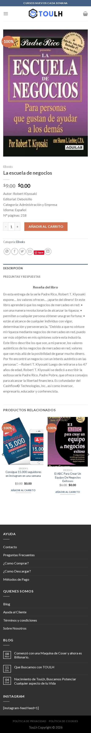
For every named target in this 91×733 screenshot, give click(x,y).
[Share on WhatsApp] (7, 251)
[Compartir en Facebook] (14, 251)
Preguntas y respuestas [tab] (22, 276)
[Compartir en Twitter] (22, 251)
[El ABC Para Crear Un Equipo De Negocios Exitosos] (68, 442)
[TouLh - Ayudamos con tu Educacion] (45, 13)
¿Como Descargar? (17, 571)
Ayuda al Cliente (14, 612)
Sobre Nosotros (14, 628)
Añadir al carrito (46, 226)
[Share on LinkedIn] (47, 251)
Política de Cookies (63, 721)
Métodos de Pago (16, 579)
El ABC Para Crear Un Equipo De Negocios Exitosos (67, 477)
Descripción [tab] (13, 268)
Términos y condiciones (20, 620)
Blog (6, 604)
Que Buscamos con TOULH (34, 667)
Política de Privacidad (29, 721)
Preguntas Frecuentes (19, 555)
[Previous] (3, 463)
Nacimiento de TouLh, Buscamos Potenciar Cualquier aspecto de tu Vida (45, 681)
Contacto (10, 547)
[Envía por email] (29, 251)
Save (40, 252)
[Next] (88, 463)
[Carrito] (85, 13)
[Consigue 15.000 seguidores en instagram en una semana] (23, 441)
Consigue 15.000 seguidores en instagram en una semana (23, 473)
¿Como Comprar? (16, 563)
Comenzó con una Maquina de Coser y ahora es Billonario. (48, 655)
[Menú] (5, 13)
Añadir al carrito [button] (23, 490)
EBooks (8, 166)
